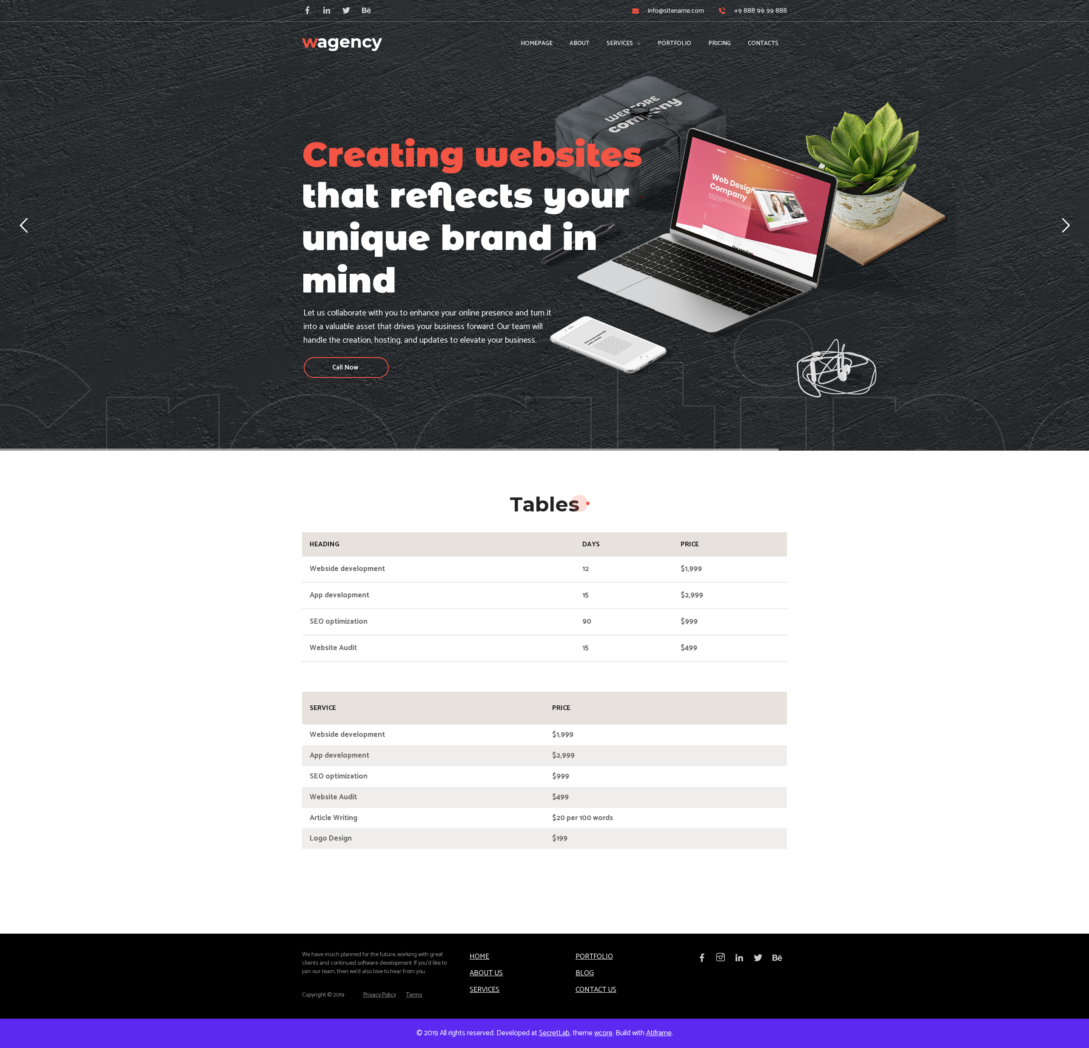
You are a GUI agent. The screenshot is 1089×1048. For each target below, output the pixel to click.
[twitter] (350, 10)
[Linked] (330, 10)
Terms (414, 995)
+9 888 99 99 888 (760, 11)
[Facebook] (311, 10)
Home (479, 957)
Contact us (596, 990)
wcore (603, 1033)
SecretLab (554, 1033)
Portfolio (594, 957)
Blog (585, 973)
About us (486, 973)
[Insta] (723, 957)
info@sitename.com (676, 11)
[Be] (369, 10)
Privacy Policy (379, 995)
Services (484, 990)
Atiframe (659, 1033)
